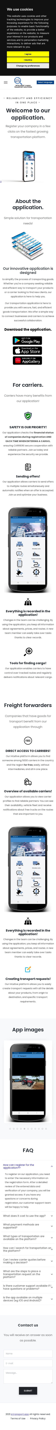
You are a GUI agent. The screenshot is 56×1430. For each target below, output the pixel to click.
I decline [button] (28, 60)
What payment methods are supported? (21, 1226)
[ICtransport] (23, 82)
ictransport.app (20, 1414)
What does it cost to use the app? (24, 1216)
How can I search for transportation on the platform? (27, 1249)
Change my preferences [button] (28, 65)
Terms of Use (17, 1418)
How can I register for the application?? (18, 1166)
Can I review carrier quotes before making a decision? (24, 1261)
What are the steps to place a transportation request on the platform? (22, 1274)
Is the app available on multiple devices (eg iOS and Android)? (22, 1299)
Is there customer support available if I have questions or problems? (27, 1287)
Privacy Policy (38, 1418)
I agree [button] (28, 54)
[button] (10, 1128)
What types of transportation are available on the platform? (23, 1238)
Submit (28, 1390)
